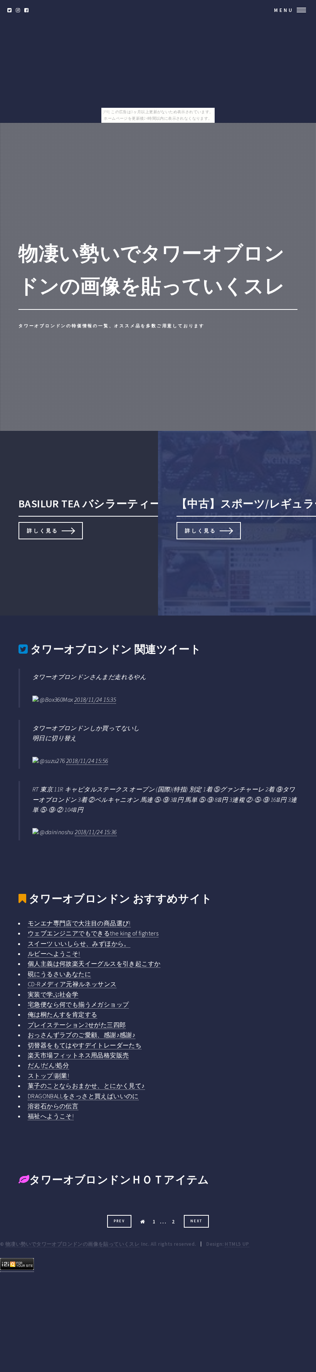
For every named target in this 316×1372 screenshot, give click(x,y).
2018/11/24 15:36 (95, 832)
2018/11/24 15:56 (87, 761)
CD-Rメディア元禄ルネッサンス (72, 984)
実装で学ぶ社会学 (53, 994)
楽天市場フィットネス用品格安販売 (78, 1055)
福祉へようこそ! (51, 1116)
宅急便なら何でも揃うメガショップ (78, 1004)
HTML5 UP (237, 1244)
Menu (284, 10)
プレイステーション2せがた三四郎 (77, 1025)
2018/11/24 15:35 (95, 699)
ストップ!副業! (48, 1075)
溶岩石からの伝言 (53, 1106)
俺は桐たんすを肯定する (62, 1014)
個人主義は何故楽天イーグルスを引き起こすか (94, 963)
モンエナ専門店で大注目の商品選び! (79, 923)
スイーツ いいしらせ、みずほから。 (79, 943)
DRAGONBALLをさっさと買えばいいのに (83, 1096)
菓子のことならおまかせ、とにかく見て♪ (86, 1085)
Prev (119, 1221)
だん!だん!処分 (48, 1065)
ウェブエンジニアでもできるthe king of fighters (93, 933)
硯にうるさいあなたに (59, 974)
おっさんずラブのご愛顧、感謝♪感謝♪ (81, 1035)
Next (196, 1221)
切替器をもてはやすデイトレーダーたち (84, 1045)
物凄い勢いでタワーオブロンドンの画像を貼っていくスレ (72, 1244)
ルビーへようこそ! (54, 953)
